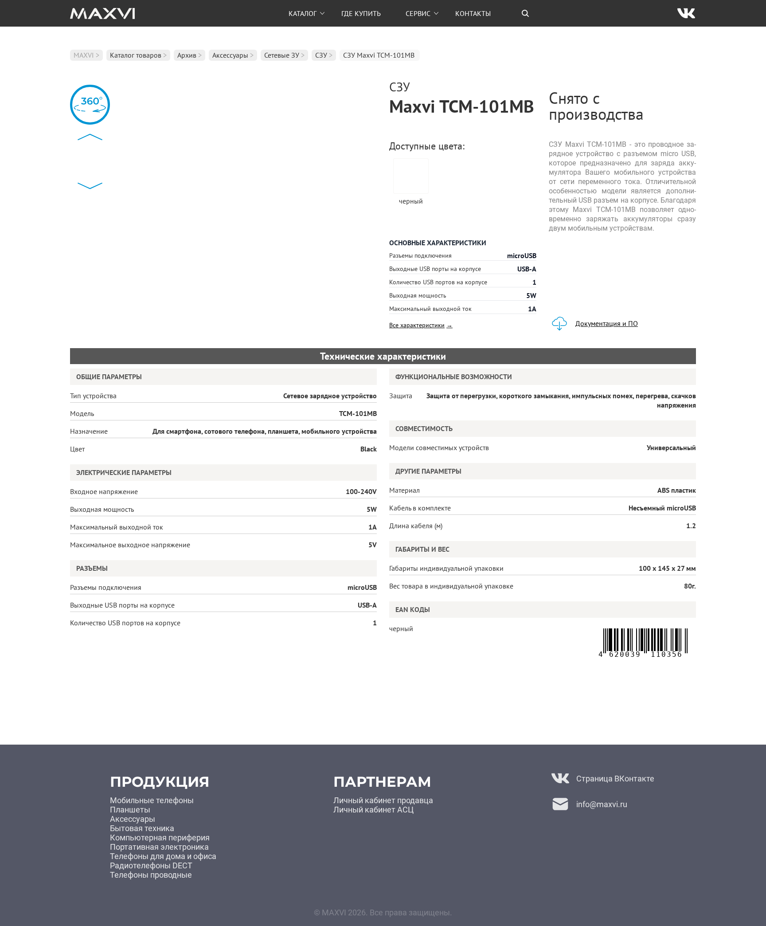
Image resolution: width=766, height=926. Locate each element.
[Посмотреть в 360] (90, 105)
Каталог (303, 13)
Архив (186, 55)
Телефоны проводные (151, 874)
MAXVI (84, 55)
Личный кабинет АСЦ (373, 809)
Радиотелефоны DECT (151, 865)
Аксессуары (230, 55)
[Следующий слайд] (90, 185)
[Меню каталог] (322, 13)
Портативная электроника (159, 846)
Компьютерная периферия (160, 837)
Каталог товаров (135, 55)
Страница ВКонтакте (615, 778)
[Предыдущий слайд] (90, 137)
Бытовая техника (142, 828)
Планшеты (130, 809)
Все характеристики (421, 325)
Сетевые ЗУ (281, 55)
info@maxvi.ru (601, 804)
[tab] (525, 13)
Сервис (418, 13)
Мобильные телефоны (152, 800)
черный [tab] (411, 200)
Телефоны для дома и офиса (163, 856)
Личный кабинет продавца (383, 800)
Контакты (473, 13)
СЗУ (321, 55)
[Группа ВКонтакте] (686, 13)
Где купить (361, 13)
